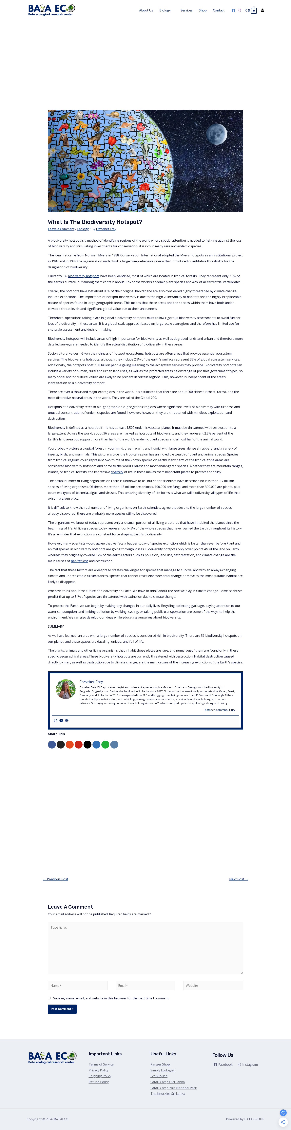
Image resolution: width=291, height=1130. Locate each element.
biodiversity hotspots (83, 276)
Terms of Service (101, 1064)
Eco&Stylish (158, 1076)
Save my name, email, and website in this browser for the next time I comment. (111, 998)
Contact (218, 10)
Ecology (83, 229)
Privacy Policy (98, 1070)
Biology (165, 10)
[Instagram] (239, 10)
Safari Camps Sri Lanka (167, 1082)
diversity (117, 472)
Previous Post (55, 879)
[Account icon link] (262, 10)
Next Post (238, 879)
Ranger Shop (160, 1064)
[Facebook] (233, 10)
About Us (146, 10)
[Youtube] (61, 721)
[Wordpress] (66, 721)
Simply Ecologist (162, 1070)
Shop (203, 10)
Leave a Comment (61, 229)
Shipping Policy (100, 1076)
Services (187, 10)
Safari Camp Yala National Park (173, 1088)
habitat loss (79, 561)
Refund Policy (99, 1082)
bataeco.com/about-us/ (220, 710)
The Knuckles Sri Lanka (167, 1093)
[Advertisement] (145, 50)
